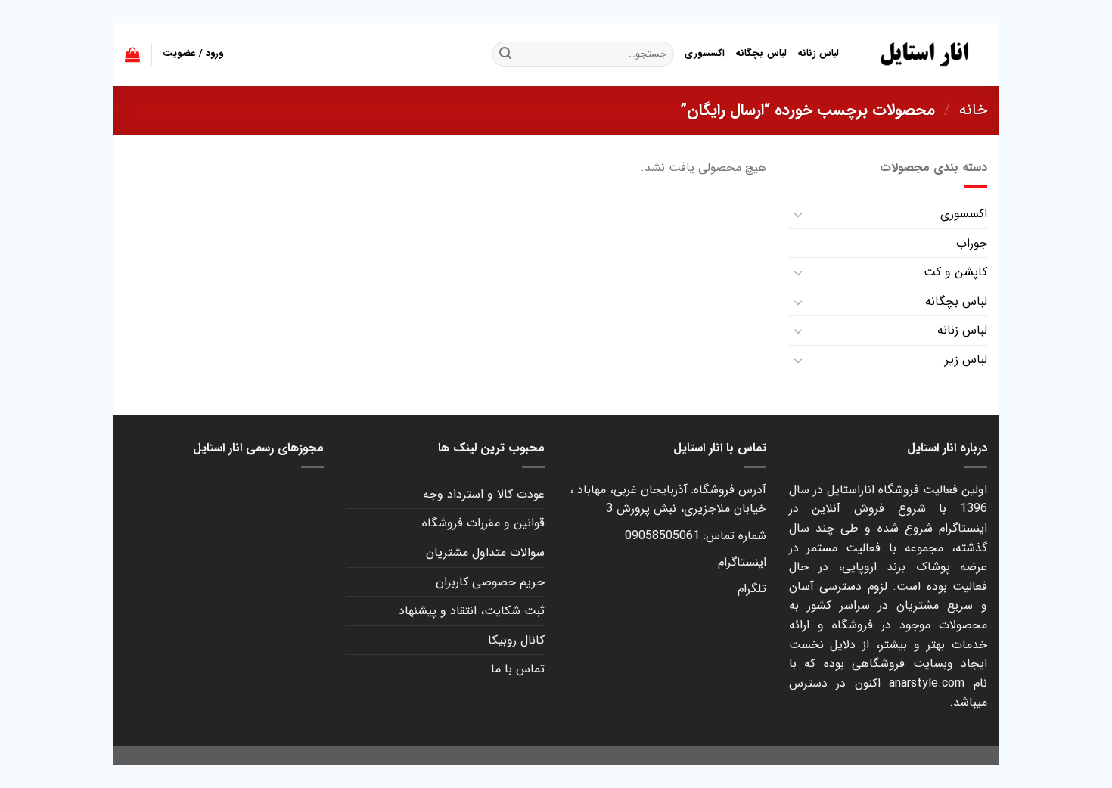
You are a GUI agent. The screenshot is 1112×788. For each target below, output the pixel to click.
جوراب (971, 243)
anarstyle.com (926, 683)
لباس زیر (966, 359)
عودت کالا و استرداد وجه (484, 494)
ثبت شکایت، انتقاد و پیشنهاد (472, 610)
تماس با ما (518, 668)
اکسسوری (705, 53)
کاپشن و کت (955, 271)
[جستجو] (505, 54)
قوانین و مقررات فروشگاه (483, 522)
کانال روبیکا (516, 640)
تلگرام (752, 588)
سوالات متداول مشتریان (485, 552)
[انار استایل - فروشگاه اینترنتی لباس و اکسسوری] (924, 54)
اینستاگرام (742, 562)
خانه (973, 110)
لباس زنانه (818, 53)
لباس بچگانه (760, 53)
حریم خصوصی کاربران (490, 581)
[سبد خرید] (132, 54)
